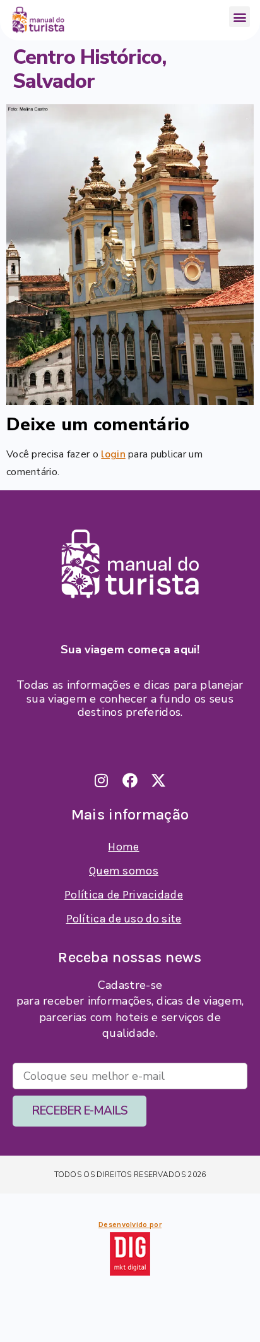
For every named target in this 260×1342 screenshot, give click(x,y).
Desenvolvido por (130, 1224)
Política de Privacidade (123, 895)
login (113, 454)
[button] (239, 16)
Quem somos (123, 871)
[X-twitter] (158, 780)
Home (123, 847)
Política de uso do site (124, 919)
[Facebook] (130, 780)
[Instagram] (101, 780)
